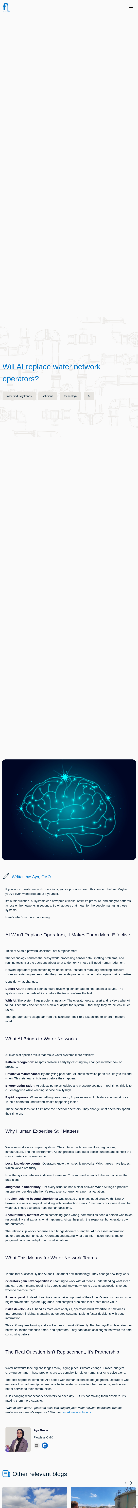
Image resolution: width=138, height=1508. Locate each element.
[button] (125, 1483)
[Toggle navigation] (132, 7)
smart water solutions (76, 1412)
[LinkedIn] (45, 1445)
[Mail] (37, 1445)
